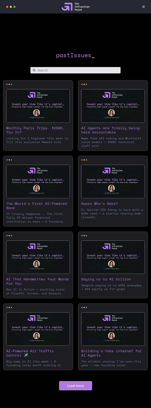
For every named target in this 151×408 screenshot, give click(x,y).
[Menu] (143, 6)
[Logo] (11, 6)
